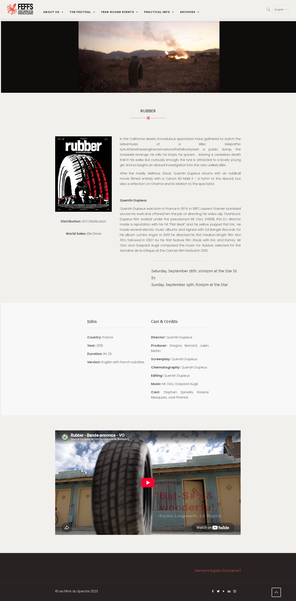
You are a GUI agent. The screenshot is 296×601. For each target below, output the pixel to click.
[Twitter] (218, 591)
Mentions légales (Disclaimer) (218, 570)
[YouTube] (224, 591)
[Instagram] (235, 591)
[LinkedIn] (229, 591)
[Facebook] (213, 591)
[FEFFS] (20, 9)
